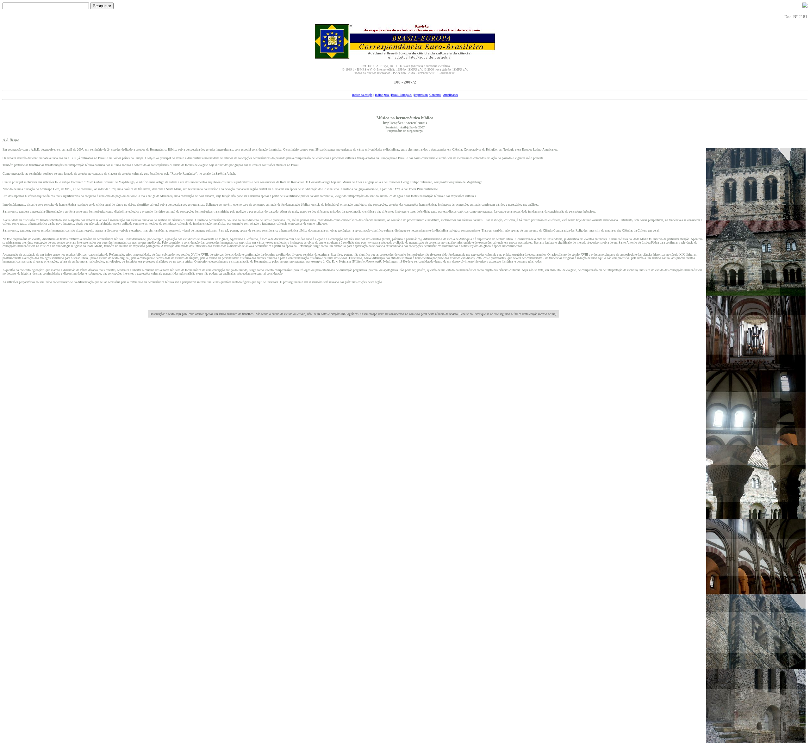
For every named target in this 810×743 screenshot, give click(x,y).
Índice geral (382, 94)
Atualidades (450, 94)
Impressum (421, 94)
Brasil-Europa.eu (401, 94)
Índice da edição (362, 94)
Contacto (435, 94)
